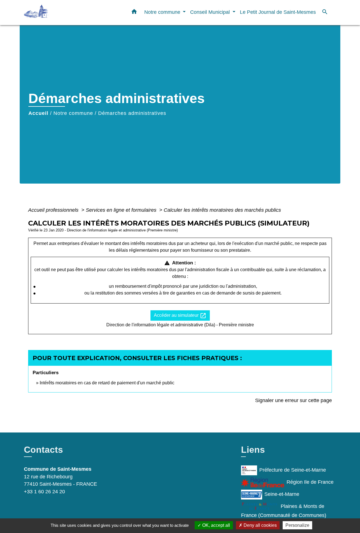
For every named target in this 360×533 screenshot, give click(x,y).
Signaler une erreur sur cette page (293, 400)
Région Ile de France (310, 482)
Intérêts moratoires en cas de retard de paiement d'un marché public (107, 382)
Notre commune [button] (163, 12)
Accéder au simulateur (180, 315)
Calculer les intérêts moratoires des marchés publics (222, 210)
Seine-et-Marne (281, 494)
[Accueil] (59, 12)
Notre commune (73, 113)
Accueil (38, 113)
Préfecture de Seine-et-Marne (292, 470)
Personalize (297, 525)
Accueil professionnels (54, 210)
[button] (134, 12)
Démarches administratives (132, 113)
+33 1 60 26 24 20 (44, 491)
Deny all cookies (259, 525)
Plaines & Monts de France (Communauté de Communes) (283, 511)
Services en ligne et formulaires (122, 210)
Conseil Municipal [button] (210, 12)
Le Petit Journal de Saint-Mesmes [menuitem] (278, 12)
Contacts (43, 450)
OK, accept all (215, 525)
